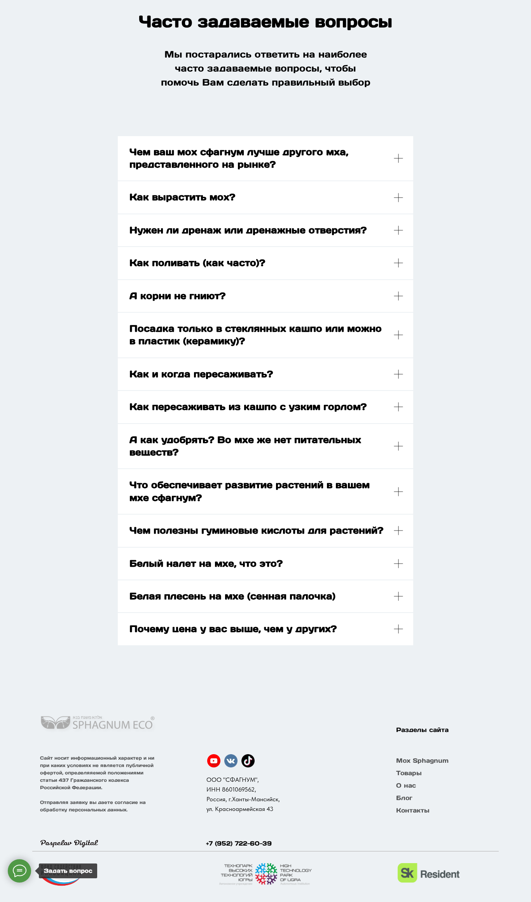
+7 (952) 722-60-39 (239, 843)
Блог (404, 798)
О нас (406, 785)
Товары (409, 773)
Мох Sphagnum (422, 760)
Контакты (413, 810)
